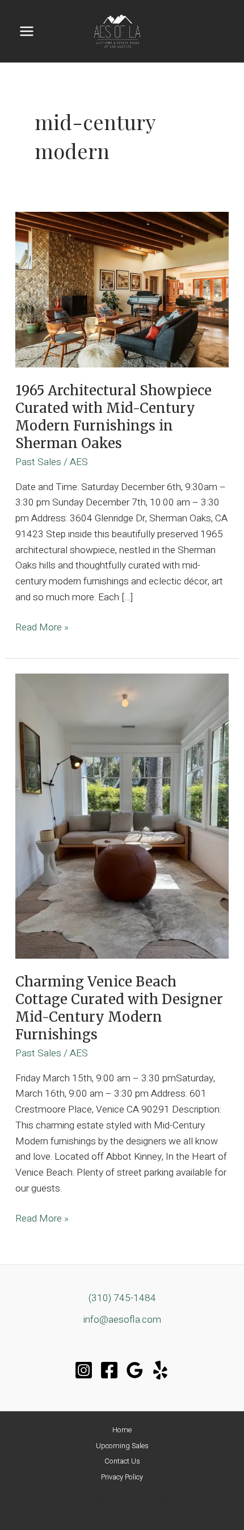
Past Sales (38, 462)
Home (122, 1430)
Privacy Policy (122, 1477)
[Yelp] (160, 1370)
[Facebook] (109, 1370)
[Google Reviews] (134, 1370)
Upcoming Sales (122, 1446)
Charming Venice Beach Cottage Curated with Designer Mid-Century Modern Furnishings (119, 1007)
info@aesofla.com (122, 1319)
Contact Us (122, 1461)
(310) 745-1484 (122, 1298)
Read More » (42, 628)
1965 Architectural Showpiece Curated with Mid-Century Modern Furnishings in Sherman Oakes (113, 416)
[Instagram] (83, 1370)
